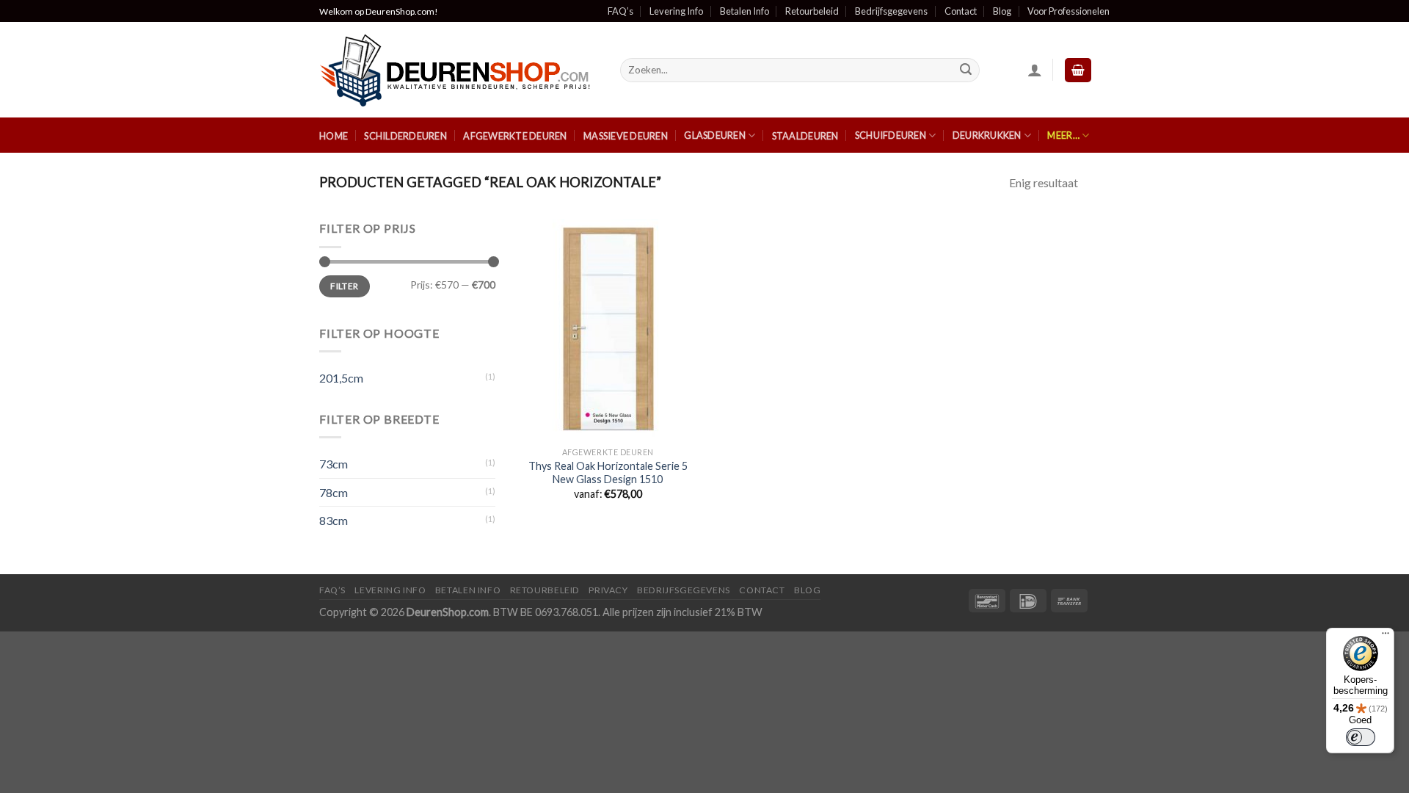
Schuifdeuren (890, 135)
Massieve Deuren (625, 136)
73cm (333, 464)
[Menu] (1385, 636)
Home (333, 136)
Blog (1002, 11)
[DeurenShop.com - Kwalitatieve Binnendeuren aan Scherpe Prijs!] (458, 70)
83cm (333, 520)
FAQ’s (620, 11)
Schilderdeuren (405, 136)
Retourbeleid (812, 11)
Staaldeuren (805, 136)
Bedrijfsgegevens (891, 11)
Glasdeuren (715, 135)
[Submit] (966, 70)
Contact (960, 11)
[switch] (1360, 737)
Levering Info (676, 11)
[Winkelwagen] (1078, 70)
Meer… (1063, 135)
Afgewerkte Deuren (515, 136)
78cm (333, 492)
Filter (344, 286)
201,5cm (341, 378)
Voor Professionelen (1068, 11)
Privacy (608, 589)
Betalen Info (744, 11)
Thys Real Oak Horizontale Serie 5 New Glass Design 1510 (608, 473)
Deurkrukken (987, 135)
